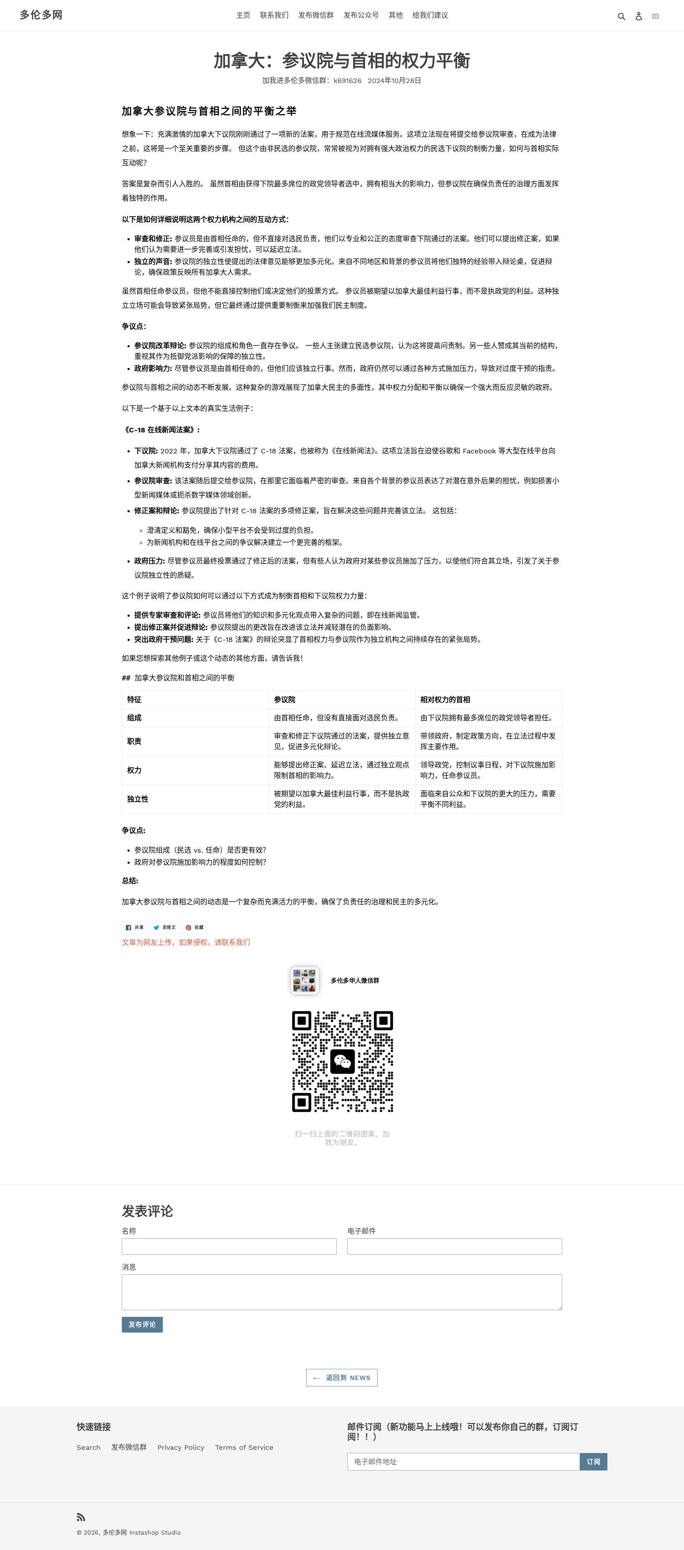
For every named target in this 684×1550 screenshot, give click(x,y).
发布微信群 (129, 1447)
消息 (129, 1267)
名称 (129, 1231)
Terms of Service (244, 1447)
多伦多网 (41, 15)
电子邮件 (361, 1231)
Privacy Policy (180, 1447)
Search (88, 1447)
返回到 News (347, 1377)
